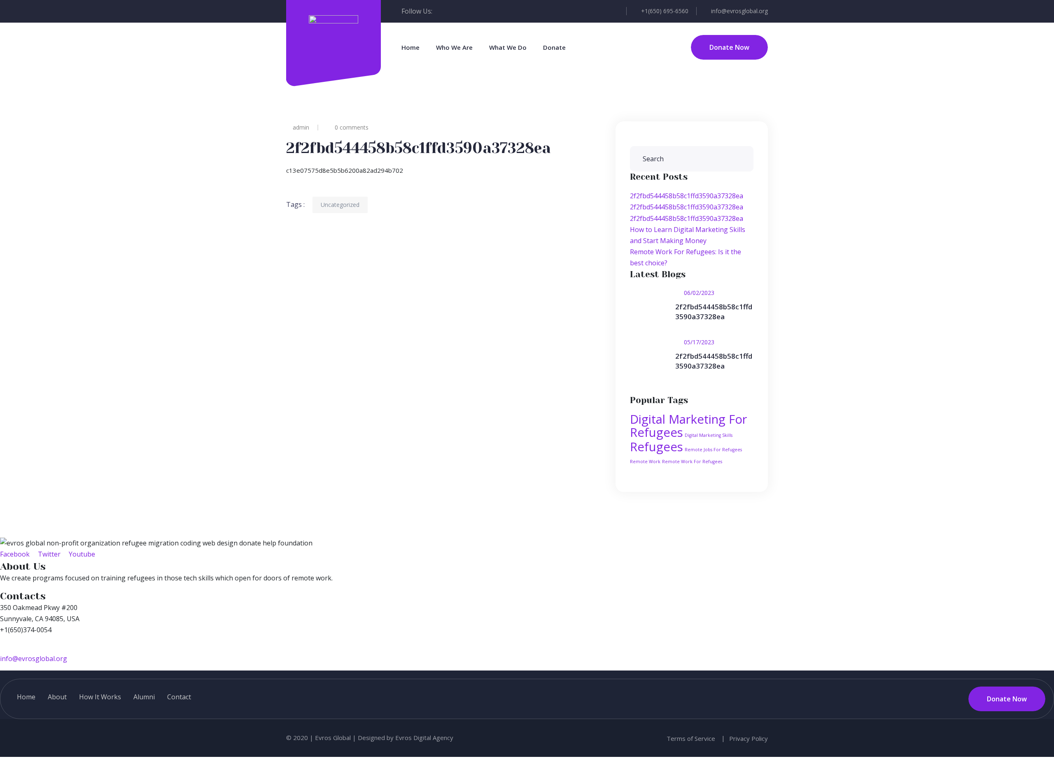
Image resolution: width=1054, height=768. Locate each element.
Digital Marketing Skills (708, 435)
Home (410, 47)
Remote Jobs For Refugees (713, 449)
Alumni (144, 696)
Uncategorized (340, 205)
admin (301, 127)
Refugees (656, 447)
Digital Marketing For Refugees (688, 426)
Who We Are (454, 47)
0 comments (351, 127)
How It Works (100, 696)
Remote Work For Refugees (692, 461)
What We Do (508, 47)
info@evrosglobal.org (739, 11)
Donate (554, 47)
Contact (179, 696)
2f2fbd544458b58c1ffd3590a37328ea (686, 195)
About (57, 696)
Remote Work (645, 461)
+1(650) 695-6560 (664, 11)
